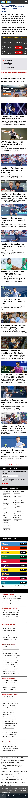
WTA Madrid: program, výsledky (9, 707)
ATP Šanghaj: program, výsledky (9, 734)
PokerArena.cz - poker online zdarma (6, 514)
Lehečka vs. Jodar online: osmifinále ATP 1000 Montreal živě (14, 402)
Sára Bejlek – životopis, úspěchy (9, 671)
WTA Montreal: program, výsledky (9, 712)
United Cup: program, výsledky (9, 744)
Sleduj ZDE (18, 47)
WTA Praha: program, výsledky (9, 701)
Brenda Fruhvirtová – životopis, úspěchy (11, 666)
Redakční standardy (13, 788)
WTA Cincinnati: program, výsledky (10, 714)
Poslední (21, 464)
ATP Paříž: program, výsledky (9, 736)
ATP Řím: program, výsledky (8, 727)
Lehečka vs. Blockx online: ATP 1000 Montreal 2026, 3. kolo (12, 452)
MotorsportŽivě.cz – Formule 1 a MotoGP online (7, 509)
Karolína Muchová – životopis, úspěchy (11, 651)
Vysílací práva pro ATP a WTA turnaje (10, 637)
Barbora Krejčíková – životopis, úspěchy (11, 648)
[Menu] (26, 2)
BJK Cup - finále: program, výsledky (10, 746)
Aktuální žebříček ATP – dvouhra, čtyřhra (11, 616)
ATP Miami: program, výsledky (9, 721)
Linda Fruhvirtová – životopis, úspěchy (10, 657)
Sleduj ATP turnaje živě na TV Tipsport (14, 72)
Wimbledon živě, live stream (8, 632)
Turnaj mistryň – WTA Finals (8, 696)
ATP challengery (9, 67)
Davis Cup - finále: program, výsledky (10, 748)
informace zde (3, 777)
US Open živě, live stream (8, 635)
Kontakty (6, 788)
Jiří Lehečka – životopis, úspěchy (9, 682)
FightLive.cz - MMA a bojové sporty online (7, 493)
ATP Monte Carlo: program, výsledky (10, 723)
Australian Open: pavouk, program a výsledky (12, 596)
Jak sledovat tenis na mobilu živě (9, 639)
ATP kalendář (8, 63)
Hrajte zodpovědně (4, 771)
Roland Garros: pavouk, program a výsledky (12, 598)
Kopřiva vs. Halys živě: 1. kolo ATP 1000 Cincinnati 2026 (13, 301)
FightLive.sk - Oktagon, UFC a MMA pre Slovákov (7, 524)
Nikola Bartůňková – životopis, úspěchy (11, 673)
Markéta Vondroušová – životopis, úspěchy (11, 655)
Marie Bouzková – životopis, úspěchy (10, 660)
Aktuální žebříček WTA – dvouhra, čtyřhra (11, 612)
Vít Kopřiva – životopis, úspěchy (9, 687)
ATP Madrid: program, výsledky (9, 725)
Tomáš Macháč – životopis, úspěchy (10, 680)
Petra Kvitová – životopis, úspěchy (10, 646)
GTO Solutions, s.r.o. (7, 792)
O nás (2, 788)
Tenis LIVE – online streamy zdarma (10, 626)
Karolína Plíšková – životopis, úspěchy (10, 653)
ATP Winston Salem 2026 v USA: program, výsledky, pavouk (12, 144)
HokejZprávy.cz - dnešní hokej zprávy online (6, 503)
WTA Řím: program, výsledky (8, 710)
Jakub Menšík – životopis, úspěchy (10, 685)
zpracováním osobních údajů (16, 479)
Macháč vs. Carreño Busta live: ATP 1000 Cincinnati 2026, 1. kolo (12, 274)
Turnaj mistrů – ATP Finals (8, 698)
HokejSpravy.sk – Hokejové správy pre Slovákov (6, 529)
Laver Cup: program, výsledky (9, 750)
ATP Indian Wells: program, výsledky (10, 719)
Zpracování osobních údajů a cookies (8, 790)
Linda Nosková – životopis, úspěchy (10, 662)
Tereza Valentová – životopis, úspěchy (10, 669)
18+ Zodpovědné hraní (22, 790)
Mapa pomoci (15, 783)
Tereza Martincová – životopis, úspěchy (11, 664)
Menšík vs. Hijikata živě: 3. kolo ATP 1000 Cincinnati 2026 (13, 220)
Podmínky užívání (22, 788)
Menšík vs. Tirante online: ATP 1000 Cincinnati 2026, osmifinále (12, 170)
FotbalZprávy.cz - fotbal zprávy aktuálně (6, 498)
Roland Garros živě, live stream (9, 630)
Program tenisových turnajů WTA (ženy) (11, 610)
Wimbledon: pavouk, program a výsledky (11, 600)
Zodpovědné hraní (4, 766)
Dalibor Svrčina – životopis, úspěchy (10, 689)
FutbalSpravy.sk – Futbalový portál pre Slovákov (18, 519)
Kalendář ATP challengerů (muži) (9, 619)
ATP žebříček (8, 65)
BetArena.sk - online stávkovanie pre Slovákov (7, 519)
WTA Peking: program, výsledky (9, 716)
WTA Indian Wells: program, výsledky (10, 703)
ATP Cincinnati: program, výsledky (10, 732)
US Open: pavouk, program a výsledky (10, 603)
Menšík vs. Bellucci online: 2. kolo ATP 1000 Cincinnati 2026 (13, 246)
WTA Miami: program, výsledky (9, 705)
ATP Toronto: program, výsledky (9, 730)
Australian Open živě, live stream (9, 628)
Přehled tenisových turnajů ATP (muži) (10, 614)
